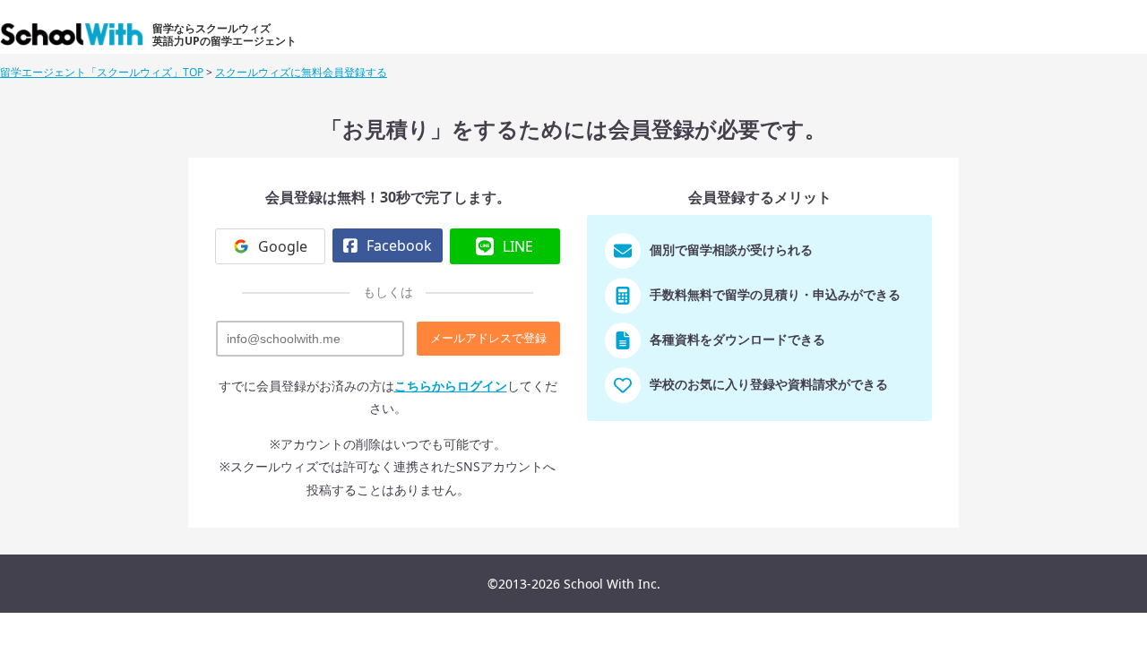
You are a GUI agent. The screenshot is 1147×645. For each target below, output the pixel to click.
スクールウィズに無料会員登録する (301, 72)
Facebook (399, 245)
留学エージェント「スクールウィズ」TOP (101, 72)
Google (282, 246)
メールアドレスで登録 (488, 338)
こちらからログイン (450, 385)
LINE (518, 246)
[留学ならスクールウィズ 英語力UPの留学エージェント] (74, 38)
